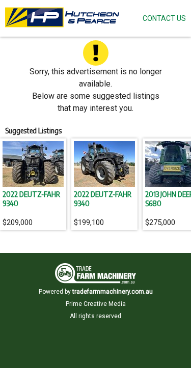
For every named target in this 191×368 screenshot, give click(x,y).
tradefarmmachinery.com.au (112, 291)
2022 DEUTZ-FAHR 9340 (31, 198)
